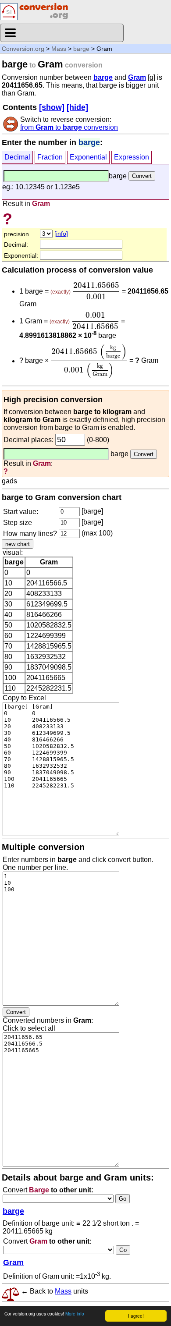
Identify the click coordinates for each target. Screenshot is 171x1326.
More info (74, 1313)
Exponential (88, 157)
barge (81, 48)
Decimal (17, 157)
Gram (137, 77)
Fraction (50, 157)
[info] (61, 233)
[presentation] (96, 291)
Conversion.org (23, 48)
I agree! (136, 1315)
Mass (58, 48)
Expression (131, 157)
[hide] (77, 107)
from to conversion (69, 127)
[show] (51, 107)
